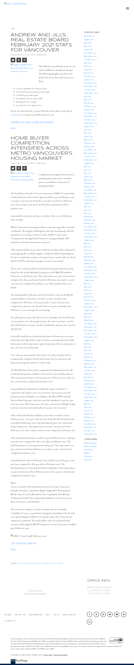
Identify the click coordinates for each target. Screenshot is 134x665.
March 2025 (88, 73)
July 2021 (87, 206)
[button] (89, 614)
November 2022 (90, 153)
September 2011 (90, 434)
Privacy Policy (48, 655)
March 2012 (88, 414)
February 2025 (90, 76)
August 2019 (89, 280)
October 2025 (89, 59)
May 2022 (87, 173)
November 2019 (90, 270)
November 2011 (90, 427)
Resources (69, 615)
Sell (48, 615)
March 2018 (88, 320)
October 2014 (89, 333)
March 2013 (88, 377)
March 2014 (88, 357)
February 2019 (90, 300)
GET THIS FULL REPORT (24, 543)
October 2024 (89, 89)
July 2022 (87, 166)
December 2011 (90, 424)
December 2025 (90, 52)
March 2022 (88, 180)
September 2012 (90, 397)
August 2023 (89, 126)
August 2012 (88, 400)
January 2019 (89, 303)
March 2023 (88, 139)
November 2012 (90, 390)
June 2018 (88, 313)
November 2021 (90, 193)
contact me (16, 114)
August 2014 (89, 340)
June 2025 (87, 63)
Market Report (22, 563)
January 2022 (89, 186)
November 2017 (90, 327)
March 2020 (88, 256)
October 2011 (89, 430)
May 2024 (87, 99)
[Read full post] (24, 71)
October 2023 (89, 119)
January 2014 (89, 363)
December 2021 (90, 189)
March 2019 (88, 296)
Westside (60, 563)
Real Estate (41, 563)
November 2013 (90, 367)
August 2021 (88, 203)
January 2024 (89, 109)
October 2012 (89, 394)
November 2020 (90, 230)
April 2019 (88, 293)
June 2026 (88, 46)
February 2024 (90, 106)
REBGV (47, 563)
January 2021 (89, 223)
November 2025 (90, 56)
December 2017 (90, 323)
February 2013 (89, 380)
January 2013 (89, 383)
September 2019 (90, 276)
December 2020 (90, 226)
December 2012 (90, 387)
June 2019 (87, 287)
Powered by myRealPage (61, 655)
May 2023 (87, 133)
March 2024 (88, 103)
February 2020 (90, 260)
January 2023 (89, 146)
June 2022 (87, 170)
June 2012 (87, 407)
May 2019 (87, 290)
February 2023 (89, 143)
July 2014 (87, 343)
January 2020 (89, 263)
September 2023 (90, 123)
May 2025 (87, 66)
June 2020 (87, 246)
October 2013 (89, 370)
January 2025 (89, 79)
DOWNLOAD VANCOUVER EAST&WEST (32, 122)
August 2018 (89, 310)
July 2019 (87, 283)
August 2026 (89, 39)
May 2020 (87, 250)
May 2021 (87, 213)
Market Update (32, 563)
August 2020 (89, 240)
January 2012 (89, 420)
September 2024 (90, 93)
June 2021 (87, 210)
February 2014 (89, 360)
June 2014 (87, 347)
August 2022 (89, 163)
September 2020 (90, 236)
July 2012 (87, 403)
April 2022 (88, 176)
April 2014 (88, 353)
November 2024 (90, 86)
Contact (10, 621)
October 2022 (89, 156)
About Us (20, 615)
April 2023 (88, 136)
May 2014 (87, 350)
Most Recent (89, 36)
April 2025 (88, 69)
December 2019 (90, 266)
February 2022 (89, 183)
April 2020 (88, 253)
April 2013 (88, 373)
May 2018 (88, 317)
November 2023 (90, 116)
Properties (35, 615)
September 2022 (90, 159)
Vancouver (54, 563)
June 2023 (87, 129)
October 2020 (89, 233)
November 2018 (90, 307)
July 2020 (87, 243)
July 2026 (87, 42)
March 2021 (88, 216)
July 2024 (87, 96)
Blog (57, 615)
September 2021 (90, 200)
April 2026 (88, 49)
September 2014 (90, 337)
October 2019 (89, 273)
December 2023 (90, 113)
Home (7, 615)
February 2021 (89, 220)
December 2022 (90, 149)
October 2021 (89, 196)
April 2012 (88, 410)
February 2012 (89, 417)
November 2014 (90, 330)
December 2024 (90, 83)
